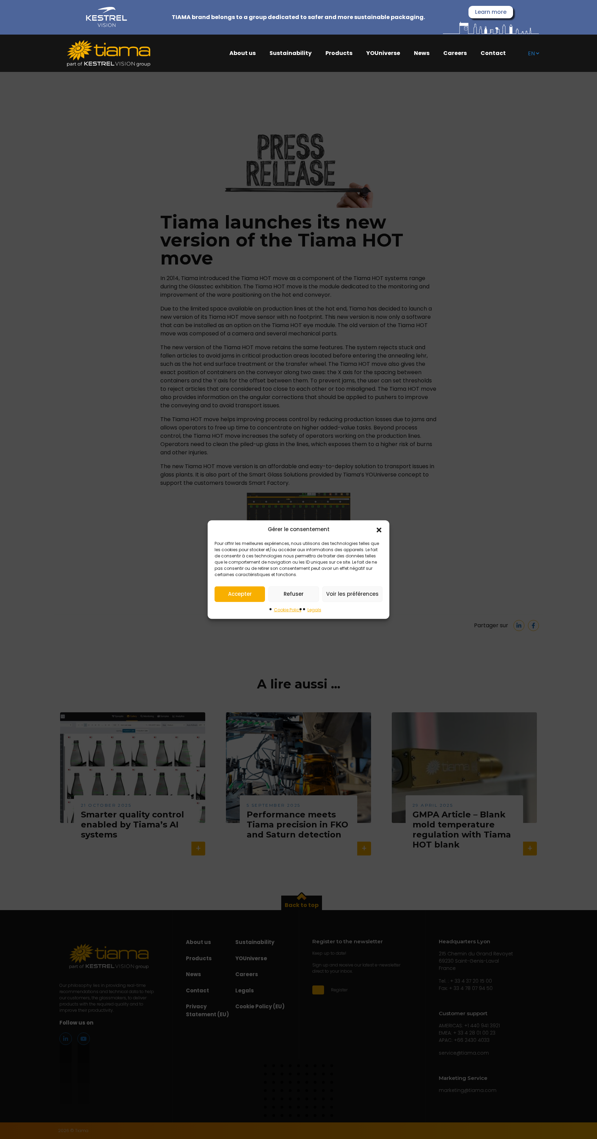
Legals (314, 609)
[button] (379, 529)
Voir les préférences (352, 594)
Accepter (240, 594)
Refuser (294, 594)
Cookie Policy (288, 609)
